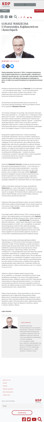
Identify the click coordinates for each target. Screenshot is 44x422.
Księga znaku (6, 395)
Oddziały (5, 386)
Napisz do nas (6, 380)
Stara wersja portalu (8, 392)
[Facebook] (4, 66)
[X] (8, 66)
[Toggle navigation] (25, 4)
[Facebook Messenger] (12, 66)
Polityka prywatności (8, 389)
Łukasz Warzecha (14, 61)
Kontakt (5, 383)
